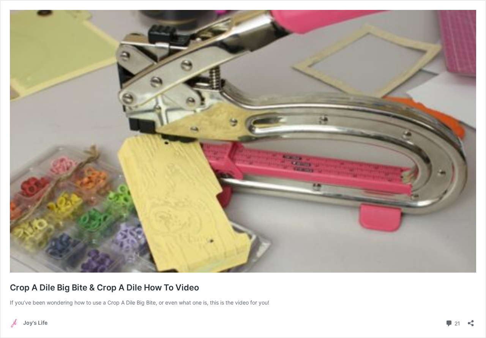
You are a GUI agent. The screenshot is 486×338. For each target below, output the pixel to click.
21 (456, 323)
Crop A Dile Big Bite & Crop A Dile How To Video (104, 287)
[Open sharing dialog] (470, 321)
